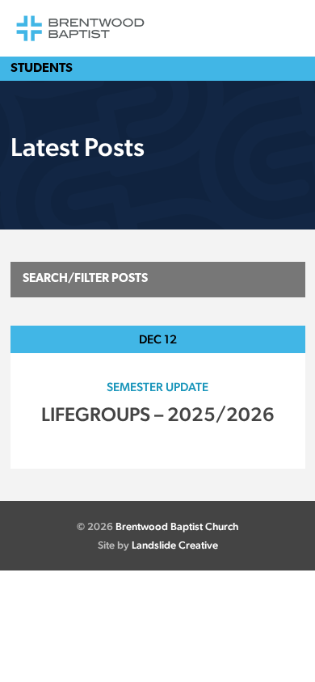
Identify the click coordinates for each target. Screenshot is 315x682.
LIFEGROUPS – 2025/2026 (158, 414)
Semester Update (157, 387)
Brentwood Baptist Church (177, 526)
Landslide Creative (175, 545)
